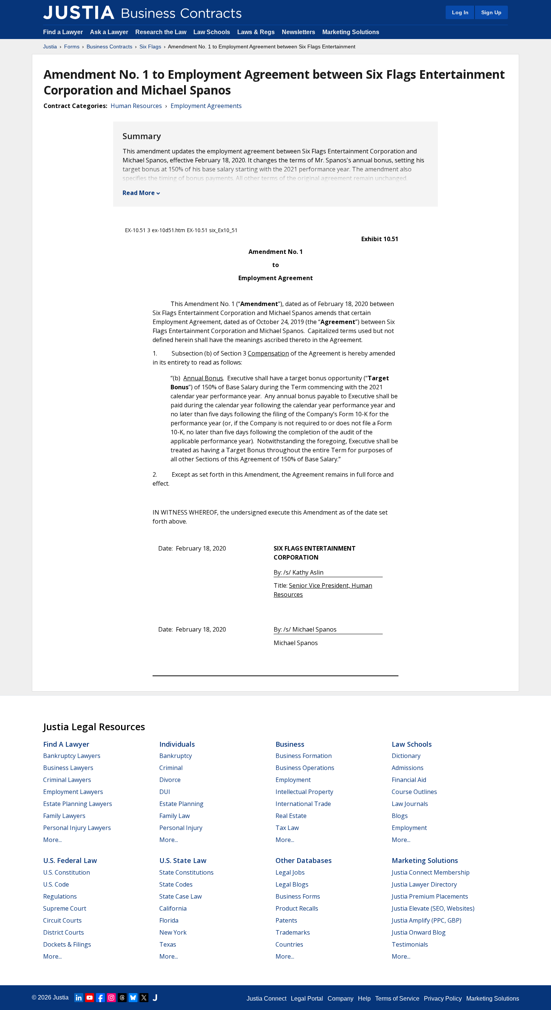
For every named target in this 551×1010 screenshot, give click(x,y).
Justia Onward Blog (419, 932)
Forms (71, 47)
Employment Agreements (206, 106)
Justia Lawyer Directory (424, 884)
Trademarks (293, 932)
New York (173, 932)
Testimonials (410, 944)
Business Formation (304, 756)
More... (52, 840)
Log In (460, 12)
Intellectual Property (304, 792)
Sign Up (491, 12)
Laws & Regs (256, 32)
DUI (164, 792)
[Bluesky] (133, 997)
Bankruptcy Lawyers (71, 756)
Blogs (400, 816)
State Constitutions (186, 872)
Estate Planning (181, 804)
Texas (167, 944)
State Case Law (180, 896)
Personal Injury (180, 828)
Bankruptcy (175, 756)
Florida (168, 920)
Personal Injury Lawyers (77, 828)
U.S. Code (56, 884)
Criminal (171, 768)
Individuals (177, 744)
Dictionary (406, 756)
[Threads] (122, 997)
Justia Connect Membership (431, 872)
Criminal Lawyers (67, 780)
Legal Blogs (292, 884)
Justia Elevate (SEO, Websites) (433, 908)
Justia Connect (266, 998)
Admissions (408, 768)
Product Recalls (297, 908)
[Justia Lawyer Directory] (154, 997)
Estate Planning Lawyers (77, 804)
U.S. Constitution (66, 872)
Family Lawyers (64, 816)
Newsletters (298, 32)
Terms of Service (397, 998)
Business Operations (305, 768)
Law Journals (410, 804)
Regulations (60, 896)
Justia (50, 47)
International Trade (303, 804)
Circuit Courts (62, 920)
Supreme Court (64, 908)
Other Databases (304, 860)
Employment (293, 780)
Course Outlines (414, 792)
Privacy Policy (443, 998)
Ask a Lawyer (110, 32)
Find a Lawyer (63, 32)
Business (290, 744)
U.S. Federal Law (70, 860)
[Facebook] (100, 997)
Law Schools (211, 32)
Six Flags (150, 47)
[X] (143, 997)
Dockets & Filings (67, 944)
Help (364, 998)
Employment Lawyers (73, 792)
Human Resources (136, 106)
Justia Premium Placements (430, 896)
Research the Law (160, 32)
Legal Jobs (290, 872)
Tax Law (287, 828)
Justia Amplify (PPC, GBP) (426, 920)
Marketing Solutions (350, 32)
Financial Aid (409, 780)
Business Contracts (109, 47)
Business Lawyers (68, 768)
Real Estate (291, 816)
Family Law (174, 816)
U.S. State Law (183, 860)
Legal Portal (307, 998)
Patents (286, 920)
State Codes (176, 884)
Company (340, 998)
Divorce (170, 780)
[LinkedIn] (78, 997)
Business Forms (298, 896)
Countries (289, 944)
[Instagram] (111, 997)
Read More (139, 193)
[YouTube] (89, 997)
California (173, 908)
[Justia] (78, 12)
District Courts (63, 932)
